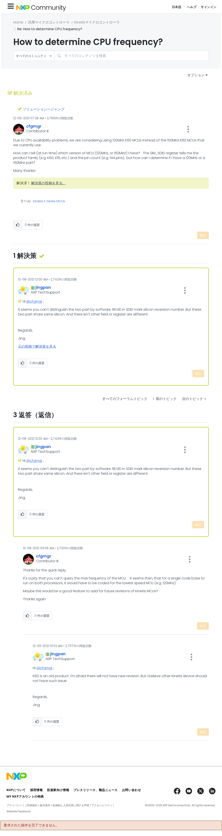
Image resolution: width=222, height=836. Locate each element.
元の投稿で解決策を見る (37, 346)
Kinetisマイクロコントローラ (97, 22)
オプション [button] (196, 75)
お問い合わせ (131, 790)
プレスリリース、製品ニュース (95, 790)
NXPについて (16, 790)
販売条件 (45, 805)
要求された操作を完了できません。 (31, 825)
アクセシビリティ (101, 805)
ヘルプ (192, 7)
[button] (188, 129)
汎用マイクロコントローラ (49, 22)
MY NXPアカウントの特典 (25, 796)
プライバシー (14, 805)
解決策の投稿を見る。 (48, 183)
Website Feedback (19, 811)
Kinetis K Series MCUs (49, 201)
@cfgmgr (34, 301)
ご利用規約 (31, 805)
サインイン (209, 7)
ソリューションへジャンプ (43, 109)
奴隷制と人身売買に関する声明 (71, 805)
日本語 (176, 7)
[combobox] (131, 56)
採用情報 (36, 790)
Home (18, 22)
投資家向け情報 (58, 790)
